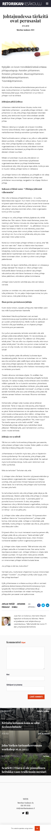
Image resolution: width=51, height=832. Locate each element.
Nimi (7, 674)
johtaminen (21, 604)
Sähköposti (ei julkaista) (14, 685)
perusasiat (6, 607)
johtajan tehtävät (8, 604)
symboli (15, 607)
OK (37, 828)
